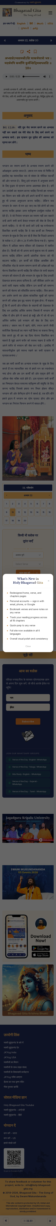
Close (28, 646)
